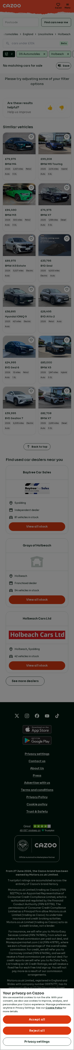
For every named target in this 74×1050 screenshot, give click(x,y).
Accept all (37, 1019)
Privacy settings (37, 1042)
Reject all (37, 1031)
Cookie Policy (53, 1007)
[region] (37, 1019)
